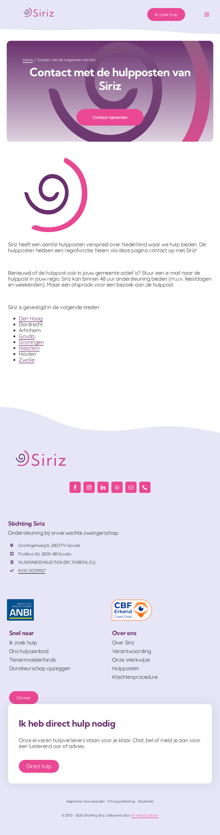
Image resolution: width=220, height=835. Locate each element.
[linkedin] (103, 487)
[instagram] (89, 487)
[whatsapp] (117, 487)
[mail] (131, 487)
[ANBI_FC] (20, 601)
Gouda (27, 336)
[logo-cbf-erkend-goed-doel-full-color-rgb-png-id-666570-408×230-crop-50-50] (132, 601)
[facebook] (75, 487)
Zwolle (27, 359)
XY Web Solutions (144, 815)
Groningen (31, 342)
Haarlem (29, 348)
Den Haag (31, 318)
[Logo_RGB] (39, 6)
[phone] (145, 487)
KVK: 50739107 (31, 570)
